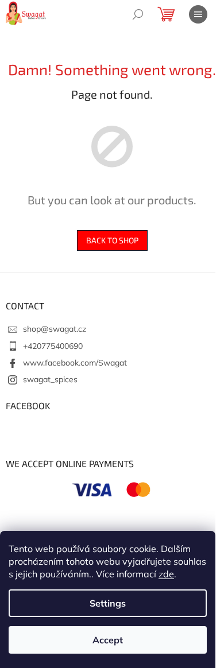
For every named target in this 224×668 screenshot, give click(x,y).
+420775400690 (53, 346)
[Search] (137, 14)
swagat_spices (50, 379)
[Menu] (198, 14)
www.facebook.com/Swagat (75, 363)
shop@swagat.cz (54, 329)
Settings (108, 603)
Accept (107, 640)
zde (166, 574)
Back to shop (112, 240)
